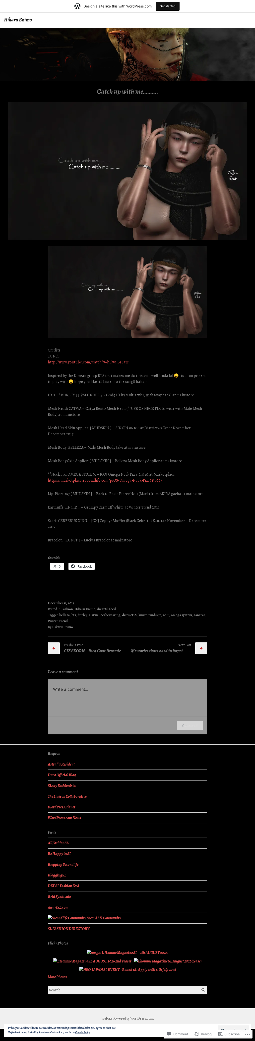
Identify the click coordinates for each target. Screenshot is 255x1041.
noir (166, 615)
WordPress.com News (64, 818)
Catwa (94, 615)
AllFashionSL (58, 843)
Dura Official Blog (62, 775)
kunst (142, 615)
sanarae (199, 615)
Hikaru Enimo (18, 19)
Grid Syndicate (59, 896)
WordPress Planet (61, 807)
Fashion (67, 609)
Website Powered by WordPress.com (127, 1018)
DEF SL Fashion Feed (63, 886)
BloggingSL (57, 875)
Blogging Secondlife (63, 864)
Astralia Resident (61, 764)
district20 (129, 615)
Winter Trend (58, 621)
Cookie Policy (82, 1032)
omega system (181, 615)
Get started (168, 6)
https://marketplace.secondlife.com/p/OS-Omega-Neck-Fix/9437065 (105, 480)
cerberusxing (110, 615)
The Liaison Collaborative (67, 796)
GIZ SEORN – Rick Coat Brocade (92, 651)
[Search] (203, 990)
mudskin (154, 615)
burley (82, 615)
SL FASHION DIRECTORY (68, 929)
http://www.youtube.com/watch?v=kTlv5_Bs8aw (88, 362)
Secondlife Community (103, 918)
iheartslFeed (106, 609)
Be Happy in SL (59, 854)
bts (73, 615)
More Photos (57, 977)
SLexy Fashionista (62, 785)
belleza (64, 615)
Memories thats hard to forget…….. (161, 651)
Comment (190, 725)
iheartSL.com (58, 907)
